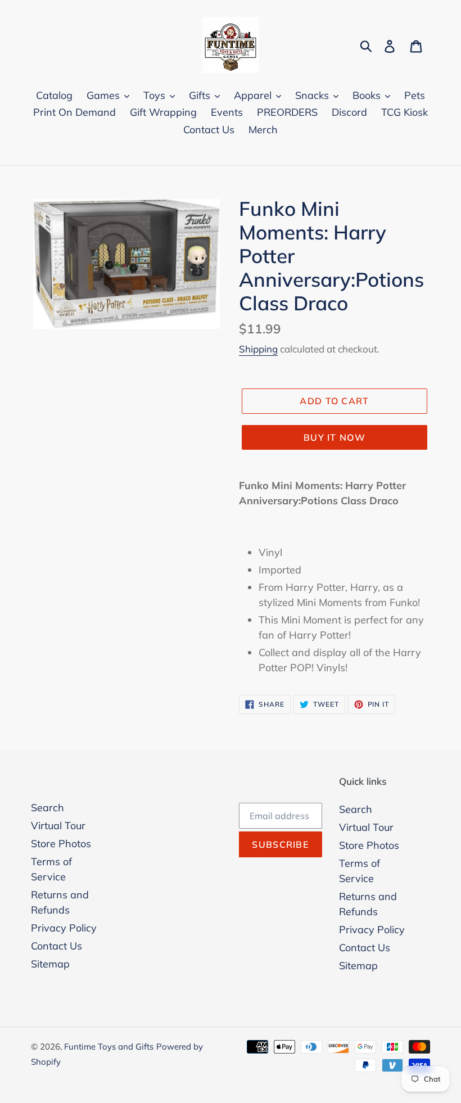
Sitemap (50, 963)
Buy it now (334, 437)
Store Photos (61, 843)
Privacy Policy (64, 927)
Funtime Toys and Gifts (108, 1046)
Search (47, 807)
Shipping (258, 349)
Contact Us (56, 945)
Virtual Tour (58, 825)
